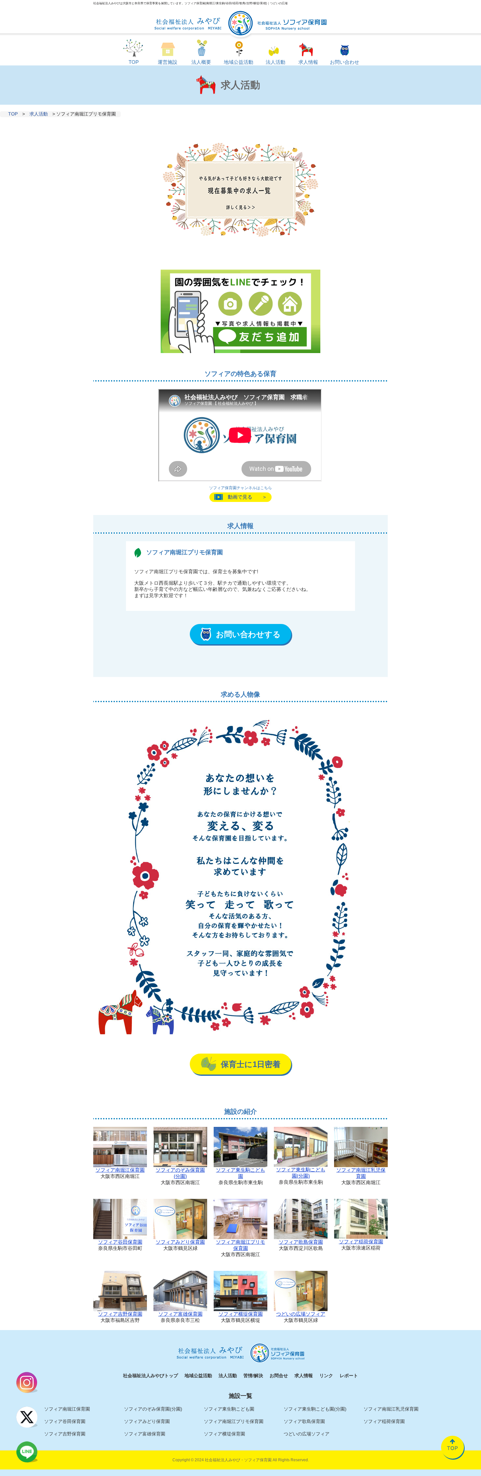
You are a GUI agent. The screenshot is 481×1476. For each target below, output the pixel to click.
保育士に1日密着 (250, 1064)
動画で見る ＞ (247, 497)
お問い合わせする (248, 634)
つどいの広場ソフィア (300, 1314)
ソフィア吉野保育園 (120, 1314)
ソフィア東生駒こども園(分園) (300, 1173)
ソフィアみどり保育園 (180, 1242)
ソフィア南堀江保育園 (120, 1170)
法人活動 (228, 1375)
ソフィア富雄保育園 (180, 1314)
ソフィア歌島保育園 (301, 1242)
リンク (326, 1375)
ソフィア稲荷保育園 (361, 1241)
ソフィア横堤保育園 (241, 1314)
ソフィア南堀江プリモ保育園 (240, 1245)
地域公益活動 (198, 1375)
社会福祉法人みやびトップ (150, 1375)
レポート (349, 1375)
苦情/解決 (253, 1375)
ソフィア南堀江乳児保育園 (360, 1173)
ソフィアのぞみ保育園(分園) (180, 1173)
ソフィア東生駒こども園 (240, 1173)
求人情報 (303, 1375)
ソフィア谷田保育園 (120, 1242)
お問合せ (279, 1375)
